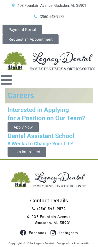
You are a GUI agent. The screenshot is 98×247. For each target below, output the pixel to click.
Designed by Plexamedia (73, 243)
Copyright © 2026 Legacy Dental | (33, 243)
